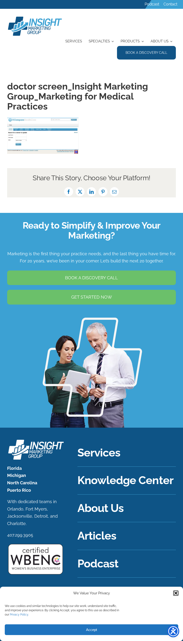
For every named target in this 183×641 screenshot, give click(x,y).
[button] (175, 593)
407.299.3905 (20, 534)
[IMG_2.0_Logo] (35, 17)
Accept (91, 630)
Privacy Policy (19, 614)
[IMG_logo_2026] (35, 441)
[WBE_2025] (35, 545)
